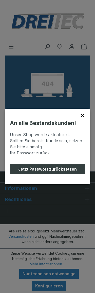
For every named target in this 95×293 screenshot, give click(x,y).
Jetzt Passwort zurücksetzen (47, 169)
